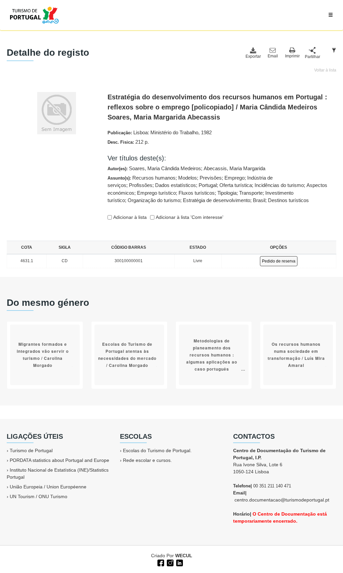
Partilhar (312, 56)
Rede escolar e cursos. (147, 460)
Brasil (259, 200)
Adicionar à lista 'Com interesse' (188, 217)
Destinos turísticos (288, 200)
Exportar (253, 56)
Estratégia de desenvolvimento (216, 200)
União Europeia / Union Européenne (48, 486)
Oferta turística (235, 185)
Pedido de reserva (278, 261)
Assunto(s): (217, 189)
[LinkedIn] (179, 562)
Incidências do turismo (279, 185)
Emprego (234, 178)
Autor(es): (186, 168)
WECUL (183, 555)
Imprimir (292, 56)
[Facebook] (160, 562)
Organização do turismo (154, 200)
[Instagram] (169, 562)
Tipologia (226, 193)
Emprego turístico (156, 193)
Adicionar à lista (129, 217)
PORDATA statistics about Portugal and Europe (59, 460)
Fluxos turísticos (197, 193)
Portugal (208, 185)
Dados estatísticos (175, 185)
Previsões (211, 178)
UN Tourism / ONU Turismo (38, 496)
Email (273, 56)
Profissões (140, 185)
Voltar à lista (325, 70)
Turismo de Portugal (31, 450)
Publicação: (160, 132)
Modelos (187, 178)
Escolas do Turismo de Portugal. (157, 450)
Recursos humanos (154, 178)
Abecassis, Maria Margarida (234, 168)
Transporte (251, 193)
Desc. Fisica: (128, 142)
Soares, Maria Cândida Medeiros (165, 168)
